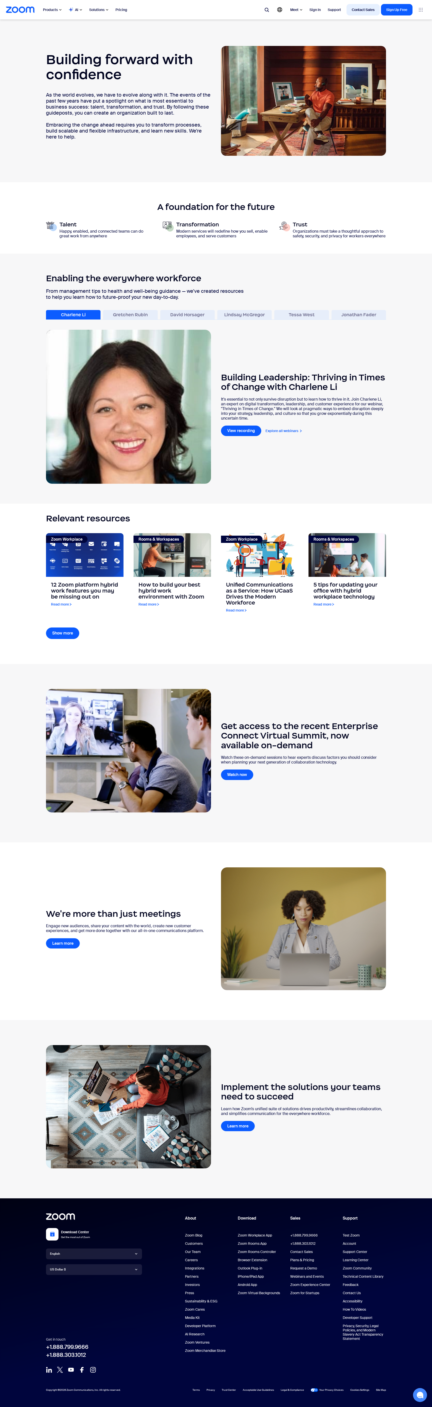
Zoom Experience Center (310, 1284)
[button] (420, 1395)
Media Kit (192, 1317)
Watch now (237, 774)
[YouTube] (71, 1370)
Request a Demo (303, 1268)
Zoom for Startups (304, 1293)
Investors (192, 1284)
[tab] (73, 315)
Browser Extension (252, 1260)
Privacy (210, 1390)
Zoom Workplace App (255, 1235)
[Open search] (267, 10)
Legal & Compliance (292, 1390)
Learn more (63, 943)
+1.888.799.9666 (67, 1347)
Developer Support (357, 1317)
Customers (194, 1243)
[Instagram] (93, 1370)
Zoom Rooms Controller (257, 1252)
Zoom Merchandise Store (205, 1350)
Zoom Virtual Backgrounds (259, 1293)
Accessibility (352, 1301)
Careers (191, 1260)
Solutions (96, 9)
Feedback (350, 1284)
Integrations (194, 1268)
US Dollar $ (58, 1269)
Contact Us (352, 1293)
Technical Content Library (363, 1276)
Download (247, 1218)
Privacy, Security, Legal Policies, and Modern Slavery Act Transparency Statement (363, 1332)
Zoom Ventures (197, 1342)
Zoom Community (357, 1268)
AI (76, 9)
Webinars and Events (307, 1276)
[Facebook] (82, 1370)
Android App (247, 1284)
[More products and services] (421, 9)
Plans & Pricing (302, 1260)
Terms (196, 1390)
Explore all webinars (284, 431)
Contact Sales (363, 9)
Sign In (315, 9)
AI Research (194, 1334)
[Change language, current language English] (279, 9)
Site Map (381, 1390)
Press (189, 1293)
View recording (244, 430)
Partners (191, 1276)
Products (50, 9)
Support (334, 9)
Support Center (355, 1252)
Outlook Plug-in (250, 1268)
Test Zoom (351, 1235)
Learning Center (355, 1260)
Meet (294, 9)
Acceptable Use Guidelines (258, 1390)
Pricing (121, 9)
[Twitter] (60, 1370)
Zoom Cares (195, 1309)
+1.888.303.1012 (66, 1355)
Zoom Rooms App (252, 1243)
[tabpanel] (216, 402)
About (190, 1218)
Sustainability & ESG (201, 1301)
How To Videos (354, 1309)
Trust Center (229, 1390)
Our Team (193, 1252)
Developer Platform (200, 1326)
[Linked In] (49, 1370)
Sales (295, 1218)
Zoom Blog (193, 1235)
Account (349, 1243)
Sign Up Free (396, 9)
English (55, 1254)
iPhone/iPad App (251, 1276)
